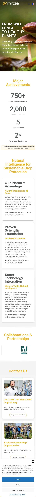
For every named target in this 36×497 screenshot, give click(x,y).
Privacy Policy (14, 494)
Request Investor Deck (18, 415)
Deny (18, 485)
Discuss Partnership (18, 458)
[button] (33, 461)
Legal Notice (22, 494)
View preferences (18, 490)
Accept (18, 479)
